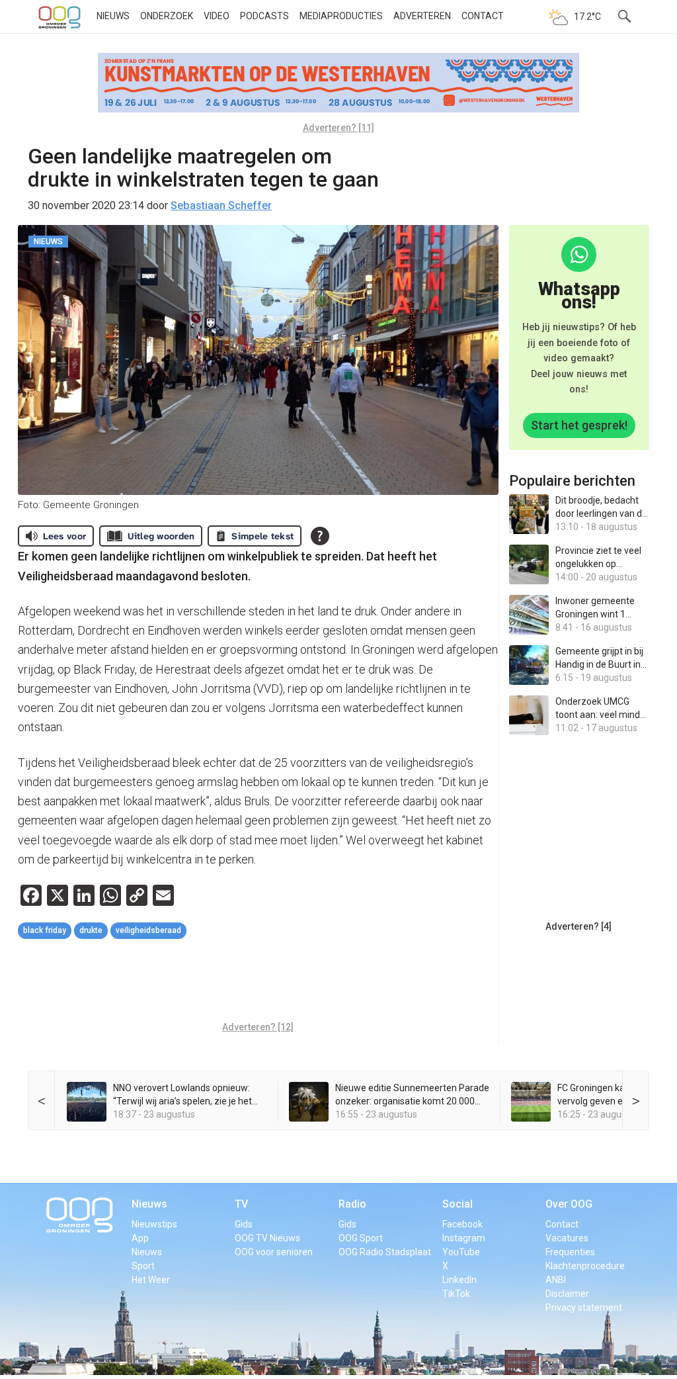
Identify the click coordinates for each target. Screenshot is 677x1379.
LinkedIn (459, 1279)
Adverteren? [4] (578, 926)
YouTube (461, 1252)
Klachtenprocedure (585, 1266)
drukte (90, 930)
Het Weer (151, 1279)
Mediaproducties (341, 16)
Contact (482, 16)
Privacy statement (583, 1307)
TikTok (456, 1293)
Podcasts (264, 16)
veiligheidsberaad (148, 930)
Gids (244, 1224)
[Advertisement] (258, 982)
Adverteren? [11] (338, 127)
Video (216, 16)
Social (457, 1204)
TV (241, 1204)
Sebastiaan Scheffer (221, 205)
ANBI (555, 1279)
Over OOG (568, 1204)
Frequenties (570, 1252)
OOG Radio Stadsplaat (384, 1252)
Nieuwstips (154, 1224)
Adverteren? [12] (258, 1027)
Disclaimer (567, 1293)
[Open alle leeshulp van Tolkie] (320, 536)
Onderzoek (166, 16)
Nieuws (113, 16)
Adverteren (422, 16)
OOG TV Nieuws (267, 1238)
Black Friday (44, 930)
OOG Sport (360, 1238)
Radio (352, 1204)
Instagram (463, 1238)
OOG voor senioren (274, 1252)
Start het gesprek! (579, 425)
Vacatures (566, 1238)
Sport (143, 1266)
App (140, 1238)
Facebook (462, 1224)
